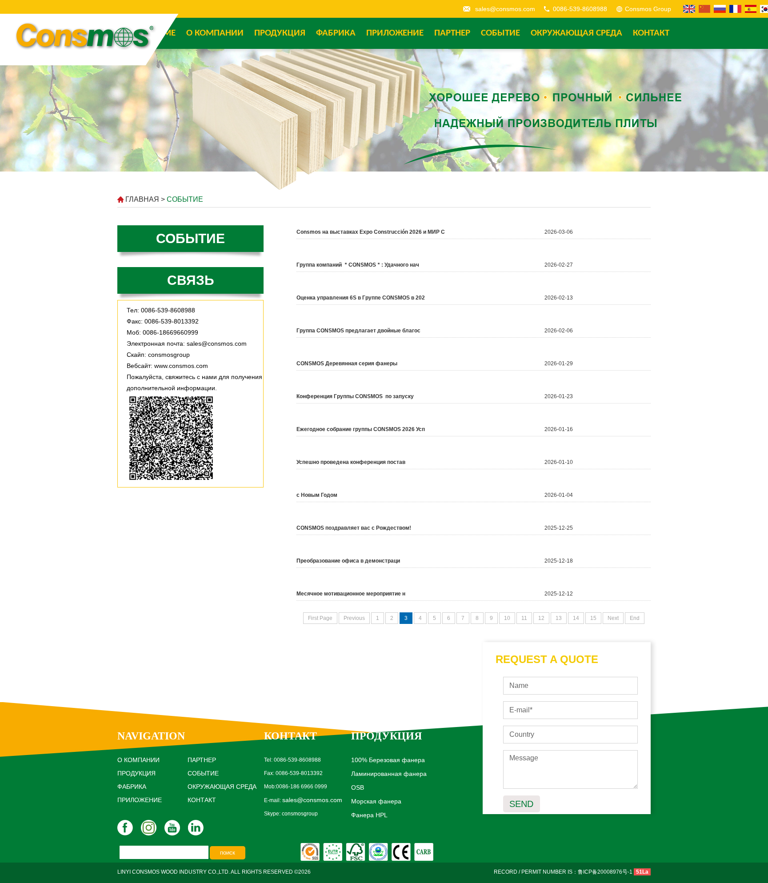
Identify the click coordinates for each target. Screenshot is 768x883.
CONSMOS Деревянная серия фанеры (346, 363)
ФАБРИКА (336, 33)
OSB (357, 787)
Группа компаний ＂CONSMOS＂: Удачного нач (357, 265)
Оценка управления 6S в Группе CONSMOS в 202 (360, 298)
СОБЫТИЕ (500, 33)
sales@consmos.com (505, 8)
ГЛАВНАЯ (142, 199)
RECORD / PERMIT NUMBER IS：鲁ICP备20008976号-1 (563, 872)
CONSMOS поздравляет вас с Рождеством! (353, 528)
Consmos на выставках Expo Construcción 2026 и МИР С (370, 232)
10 (507, 618)
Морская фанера (376, 801)
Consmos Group (648, 8)
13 (559, 618)
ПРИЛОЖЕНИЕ (395, 33)
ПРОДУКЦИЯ (279, 33)
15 (593, 618)
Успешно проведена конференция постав (350, 462)
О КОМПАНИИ (215, 33)
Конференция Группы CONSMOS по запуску (355, 396)
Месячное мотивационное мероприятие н (350, 594)
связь (190, 280)
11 (524, 618)
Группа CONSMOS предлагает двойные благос (358, 331)
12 (541, 618)
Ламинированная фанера (389, 773)
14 (576, 618)
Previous (354, 618)
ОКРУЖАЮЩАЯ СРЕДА (576, 33)
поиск (227, 852)
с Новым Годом (316, 495)
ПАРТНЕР (452, 33)
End (635, 618)
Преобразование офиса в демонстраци (348, 561)
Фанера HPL (369, 815)
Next (613, 618)
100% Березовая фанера (388, 759)
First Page (320, 618)
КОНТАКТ (651, 33)
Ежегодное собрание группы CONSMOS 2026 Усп (360, 429)
